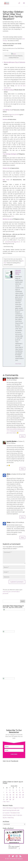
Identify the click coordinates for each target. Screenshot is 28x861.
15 (7, 795)
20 (23, 795)
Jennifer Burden (11, 441)
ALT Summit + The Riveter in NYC (11, 813)
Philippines (21, 23)
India (8, 23)
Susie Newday (15, 25)
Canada (5, 23)
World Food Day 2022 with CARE (11, 810)
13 (23, 792)
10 (13, 792)
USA (12, 29)
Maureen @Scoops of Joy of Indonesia (14, 62)
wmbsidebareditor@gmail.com (12, 241)
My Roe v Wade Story (8, 817)
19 (19, 795)
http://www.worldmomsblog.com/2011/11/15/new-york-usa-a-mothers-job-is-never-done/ (16, 431)
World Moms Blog (8, 21)
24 (13, 797)
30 (10, 799)
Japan (17, 23)
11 (16, 792)
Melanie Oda (6, 168)
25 (16, 797)
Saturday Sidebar (7, 25)
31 (13, 799)
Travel (22, 27)
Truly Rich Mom (7, 29)
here (13, 216)
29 (7, 799)
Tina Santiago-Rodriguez (14, 27)
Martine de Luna (7, 219)
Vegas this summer (14, 114)
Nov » (7, 801)
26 (19, 797)
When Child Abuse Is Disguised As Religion (13, 808)
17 (13, 795)
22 (7, 797)
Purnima (5, 119)
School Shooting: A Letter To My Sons (12, 815)
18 (16, 795)
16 (10, 795)
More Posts (18, 363)
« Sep (4, 801)
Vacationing (17, 29)
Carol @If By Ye (7, 110)
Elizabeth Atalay (8, 90)
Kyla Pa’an (6, 179)
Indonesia (12, 23)
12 (19, 792)
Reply (22, 436)
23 (10, 797)
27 (23, 797)
